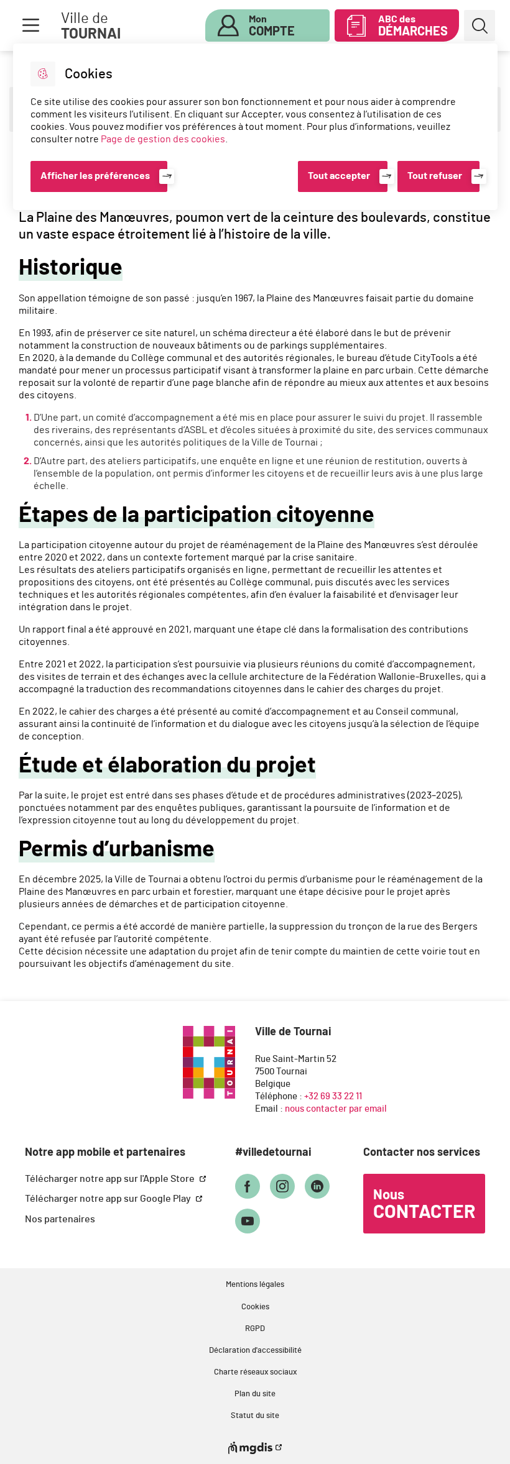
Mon (272, 26)
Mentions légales (255, 1285)
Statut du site (255, 1416)
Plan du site (255, 1394)
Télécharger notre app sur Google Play (109, 1199)
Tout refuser (434, 176)
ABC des (413, 26)
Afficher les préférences (95, 176)
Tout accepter (339, 176)
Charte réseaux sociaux (255, 1372)
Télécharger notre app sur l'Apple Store (111, 1179)
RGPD (255, 1329)
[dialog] (255, 126)
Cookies (255, 1307)
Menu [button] (30, 25)
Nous (424, 1205)
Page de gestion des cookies (163, 139)
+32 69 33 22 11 (333, 1096)
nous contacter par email (336, 1109)
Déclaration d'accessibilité (255, 1351)
